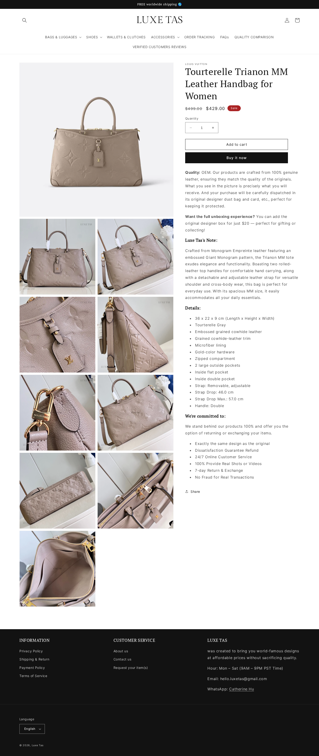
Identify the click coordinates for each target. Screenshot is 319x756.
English (29, 729)
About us (120, 651)
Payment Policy (32, 668)
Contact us (122, 659)
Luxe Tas (38, 745)
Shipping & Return (34, 659)
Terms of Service (33, 676)
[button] (24, 20)
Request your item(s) (130, 668)
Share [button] (195, 491)
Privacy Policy (31, 651)
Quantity (191, 118)
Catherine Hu (241, 689)
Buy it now (237, 158)
